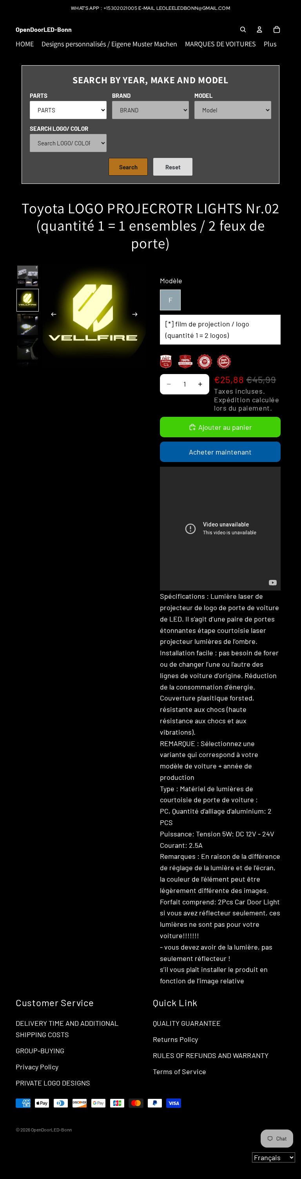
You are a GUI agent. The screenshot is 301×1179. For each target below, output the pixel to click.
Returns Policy (175, 1039)
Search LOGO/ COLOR (59, 128)
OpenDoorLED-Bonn (51, 1129)
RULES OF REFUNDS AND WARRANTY (210, 1055)
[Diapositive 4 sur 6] (27, 348)
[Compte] (259, 29)
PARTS (38, 95)
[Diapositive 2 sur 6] (27, 300)
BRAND (121, 95)
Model (203, 95)
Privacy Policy (37, 1066)
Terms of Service (179, 1071)
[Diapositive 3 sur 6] (27, 324)
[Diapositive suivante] (137, 316)
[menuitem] (270, 44)
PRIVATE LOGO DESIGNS (53, 1082)
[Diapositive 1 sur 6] (27, 276)
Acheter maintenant (220, 451)
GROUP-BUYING (40, 1050)
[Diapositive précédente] (51, 316)
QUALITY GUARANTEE (187, 1023)
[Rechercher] (243, 29)
